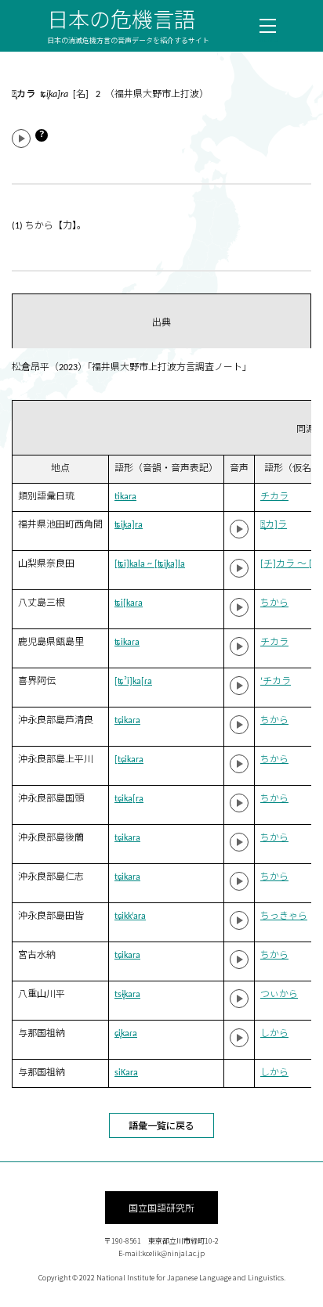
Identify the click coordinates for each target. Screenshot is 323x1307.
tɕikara (127, 838)
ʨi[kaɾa (128, 603)
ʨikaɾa (127, 642)
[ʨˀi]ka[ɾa (133, 681)
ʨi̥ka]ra (128, 525)
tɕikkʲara (130, 916)
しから (274, 1034)
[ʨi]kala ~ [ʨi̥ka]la (149, 564)
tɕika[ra (128, 799)
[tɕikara (128, 760)
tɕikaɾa (127, 721)
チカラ (274, 497)
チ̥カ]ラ (273, 525)
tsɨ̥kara (127, 994)
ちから (274, 603)
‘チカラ (275, 681)
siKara (126, 1073)
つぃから (279, 994)
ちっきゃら (283, 916)
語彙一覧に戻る (161, 1125)
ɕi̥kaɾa (125, 1034)
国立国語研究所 (161, 1207)
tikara (125, 497)
